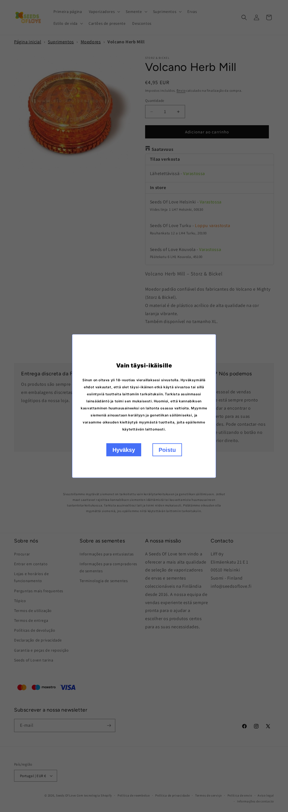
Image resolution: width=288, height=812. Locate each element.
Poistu (167, 450)
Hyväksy (123, 450)
